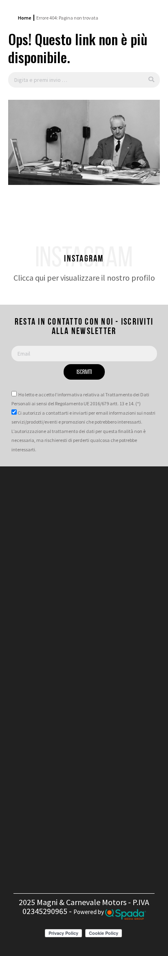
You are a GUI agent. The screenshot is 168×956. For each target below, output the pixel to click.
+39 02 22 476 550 (91, 620)
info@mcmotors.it (95, 652)
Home (24, 18)
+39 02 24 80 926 (91, 630)
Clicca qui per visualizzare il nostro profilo (84, 278)
